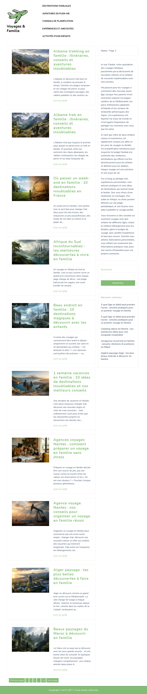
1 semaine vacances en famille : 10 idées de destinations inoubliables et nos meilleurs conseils (71, 382)
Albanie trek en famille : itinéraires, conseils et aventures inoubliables (71, 123)
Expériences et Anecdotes (58, 28)
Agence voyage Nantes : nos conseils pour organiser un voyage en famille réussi (71, 512)
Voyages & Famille (16, 28)
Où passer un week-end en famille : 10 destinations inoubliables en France (71, 187)
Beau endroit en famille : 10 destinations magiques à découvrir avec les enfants (69, 316)
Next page (52, 680)
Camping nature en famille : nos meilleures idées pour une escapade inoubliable (117, 331)
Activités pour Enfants (56, 36)
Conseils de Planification (57, 21)
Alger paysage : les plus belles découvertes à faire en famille (71, 576)
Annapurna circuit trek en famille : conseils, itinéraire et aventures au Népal (118, 344)
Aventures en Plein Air (55, 13)
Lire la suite (60, 100)
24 (44, 680)
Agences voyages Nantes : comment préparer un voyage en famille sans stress (71, 448)
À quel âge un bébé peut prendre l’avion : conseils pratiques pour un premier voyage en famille (118, 307)
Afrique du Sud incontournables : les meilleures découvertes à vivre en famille (71, 250)
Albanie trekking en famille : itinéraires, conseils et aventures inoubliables (71, 60)
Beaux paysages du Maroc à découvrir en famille (70, 633)
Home (104, 50)
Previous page (17, 680)
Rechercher (106, 269)
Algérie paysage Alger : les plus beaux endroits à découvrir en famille (117, 356)
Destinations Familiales (56, 5)
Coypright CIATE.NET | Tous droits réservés (73, 690)
